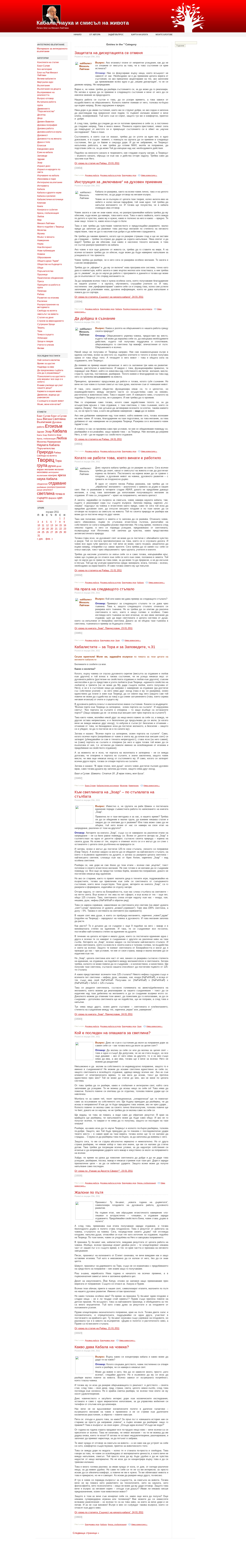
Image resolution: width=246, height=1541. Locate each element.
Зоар (39, 162)
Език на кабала (45, 152)
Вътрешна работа (46, 102)
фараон (52, 498)
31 (38, 535)
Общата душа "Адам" (48, 261)
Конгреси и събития (47, 209)
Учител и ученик (45, 345)
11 (43, 525)
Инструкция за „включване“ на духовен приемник (118, 182)
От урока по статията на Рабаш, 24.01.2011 (98, 439)
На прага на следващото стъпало (104, 589)
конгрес (52, 475)
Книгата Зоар (54, 435)
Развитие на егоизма (48, 297)
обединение (42, 484)
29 (60, 532)
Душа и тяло (43, 142)
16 (65, 525)
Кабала (41, 189)
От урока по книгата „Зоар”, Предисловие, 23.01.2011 (104, 628)
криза (62, 475)
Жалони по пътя (89, 1192)
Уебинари (42, 338)
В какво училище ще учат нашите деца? (50, 386)
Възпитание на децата (49, 89)
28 (56, 532)
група (40, 105)
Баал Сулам (43, 66)
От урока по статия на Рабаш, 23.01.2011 (97, 163)
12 (47, 525)
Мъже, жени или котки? (49, 404)
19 (47, 528)
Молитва (41, 230)
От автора (94, 34)
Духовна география (47, 125)
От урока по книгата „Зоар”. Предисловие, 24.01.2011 (104, 1014)
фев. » (49, 538)
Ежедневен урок (45, 149)
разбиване (41, 487)
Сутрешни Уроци (46, 324)
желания (59, 469)
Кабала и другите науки (49, 192)
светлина (46, 493)
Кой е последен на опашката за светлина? (113, 1033)
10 (38, 525)
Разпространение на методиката (48, 306)
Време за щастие (46, 363)
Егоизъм (41, 145)
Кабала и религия (46, 196)
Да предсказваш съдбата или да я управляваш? (50, 371)
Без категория (44, 69)
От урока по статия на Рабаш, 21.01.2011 (97, 1328)
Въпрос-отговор (45, 98)
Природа (41, 291)
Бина (39, 419)
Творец (40, 327)
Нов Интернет (44, 247)
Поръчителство (45, 271)
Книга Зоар (42, 435)
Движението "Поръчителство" (46, 110)
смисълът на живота (47, 314)
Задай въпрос (116, 34)
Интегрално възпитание (49, 182)
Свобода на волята (47, 310)
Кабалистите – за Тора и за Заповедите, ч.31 (115, 647)
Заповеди (42, 156)
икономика (42, 472)
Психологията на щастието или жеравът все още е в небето (51, 379)
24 (38, 532)
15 (60, 525)
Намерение (43, 240)
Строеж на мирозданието (50, 321)
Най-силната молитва (48, 360)
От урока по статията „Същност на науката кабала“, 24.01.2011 (109, 297)
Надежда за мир (45, 367)
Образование (44, 257)
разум (40, 490)
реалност (48, 490)
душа (52, 466)
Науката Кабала (48, 445)
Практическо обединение (50, 278)
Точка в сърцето (45, 334)
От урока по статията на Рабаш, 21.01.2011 (98, 570)
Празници (42, 274)
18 (43, 528)
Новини (41, 254)
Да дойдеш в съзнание (95, 318)
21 (56, 528)
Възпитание (43, 85)
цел (59, 498)
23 (65, 528)
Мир (39, 220)
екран (40, 469)
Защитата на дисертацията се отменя (109, 53)
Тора (39, 331)
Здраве (41, 159)
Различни (42, 301)
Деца (40, 118)
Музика (41, 233)
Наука (40, 244)
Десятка (41, 115)
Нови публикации (46, 250)
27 (51, 532)
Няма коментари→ (149, 175)
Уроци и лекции (45, 341)
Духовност (42, 135)
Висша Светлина (54, 418)
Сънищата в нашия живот (50, 401)
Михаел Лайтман (46, 223)
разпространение (56, 487)
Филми (40, 348)
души (58, 466)
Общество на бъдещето (49, 264)
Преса (40, 281)
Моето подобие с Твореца (50, 227)
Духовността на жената (49, 138)
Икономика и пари (46, 179)
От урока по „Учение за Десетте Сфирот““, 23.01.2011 (104, 1171)
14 (56, 525)
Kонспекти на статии (48, 62)
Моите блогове (164, 34)
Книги (40, 206)
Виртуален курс (45, 82)
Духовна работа (45, 128)
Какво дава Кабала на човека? (102, 1347)
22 (60, 528)
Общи (40, 267)
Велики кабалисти (46, 78)
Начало (78, 34)
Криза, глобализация (48, 213)
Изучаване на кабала (48, 175)
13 (51, 525)
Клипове (41, 203)
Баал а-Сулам (59, 416)
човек (40, 501)
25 (43, 532)
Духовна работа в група (49, 132)
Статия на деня (45, 317)
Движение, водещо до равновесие (48, 396)
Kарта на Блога (139, 34)
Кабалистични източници (50, 199)
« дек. (40, 538)
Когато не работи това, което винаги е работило (118, 458)
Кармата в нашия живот (49, 391)
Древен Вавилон (45, 121)
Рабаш (40, 294)
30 (65, 532)
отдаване (57, 483)
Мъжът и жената (45, 237)
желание (49, 469)
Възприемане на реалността (46, 93)
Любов (40, 216)
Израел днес (43, 166)
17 (38, 528)
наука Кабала (47, 479)
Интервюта (43, 186)
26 (47, 532)
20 (51, 528)
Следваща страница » (86, 1532)
